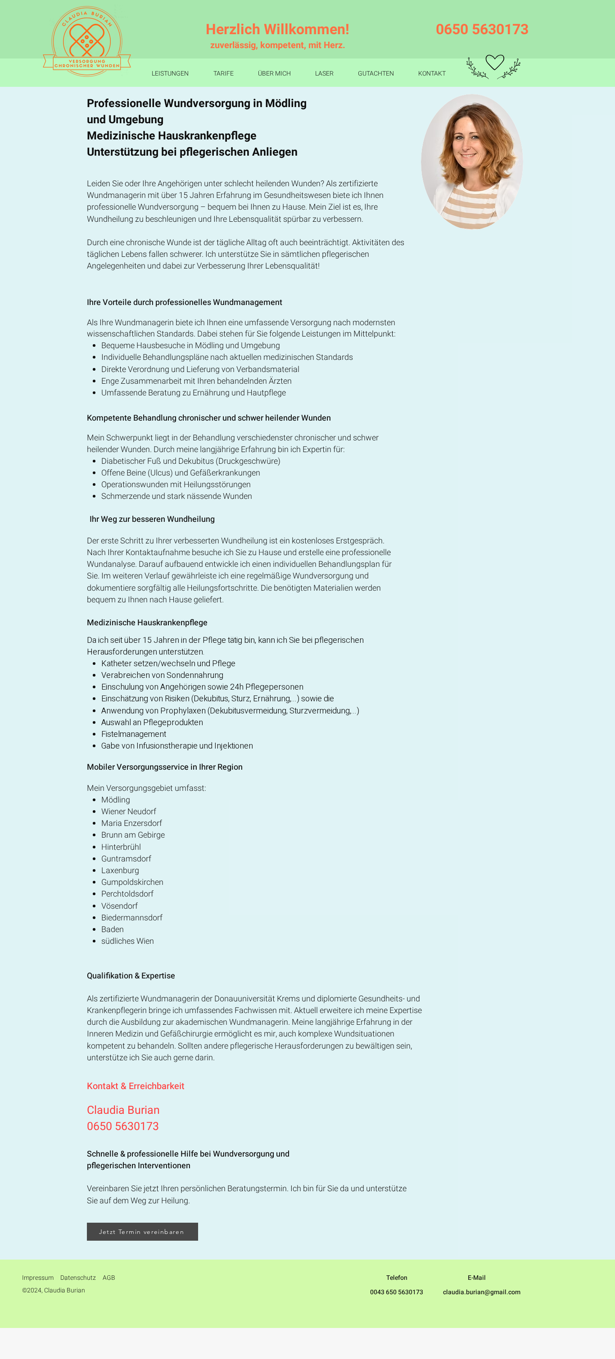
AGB (109, 1278)
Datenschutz (78, 1278)
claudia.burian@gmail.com (481, 1292)
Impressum (38, 1278)
